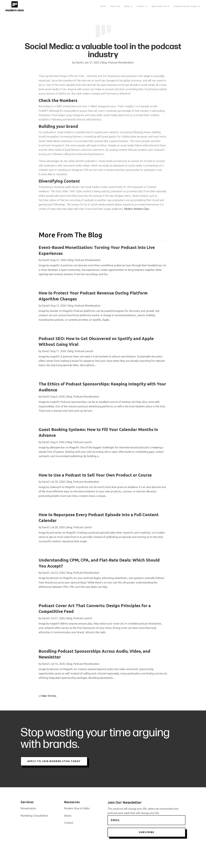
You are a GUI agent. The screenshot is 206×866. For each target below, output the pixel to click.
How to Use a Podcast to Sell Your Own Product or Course (95, 475)
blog (104, 62)
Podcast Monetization (121, 62)
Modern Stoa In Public (77, 808)
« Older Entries (47, 696)
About (67, 815)
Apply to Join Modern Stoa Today (54, 761)
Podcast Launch (84, 351)
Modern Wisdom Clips (136, 208)
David (79, 62)
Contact (68, 822)
